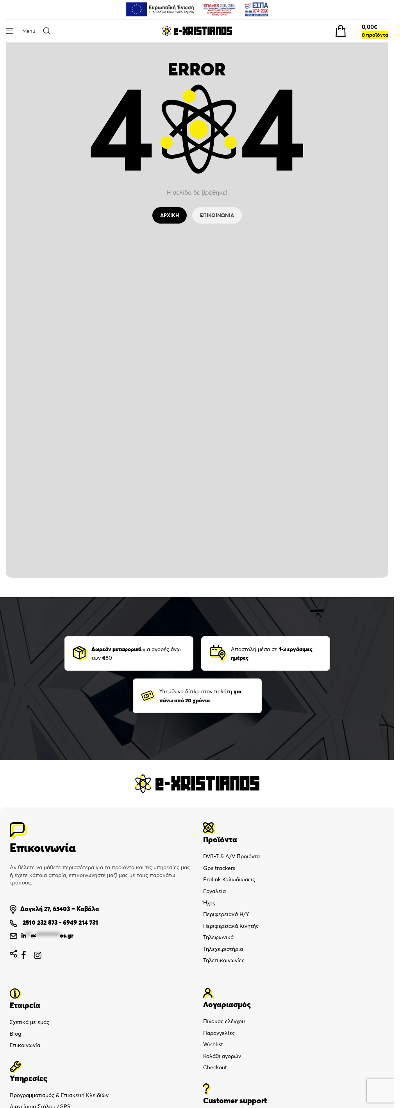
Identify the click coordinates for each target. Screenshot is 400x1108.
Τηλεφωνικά (218, 937)
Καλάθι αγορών (222, 1056)
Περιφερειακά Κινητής (231, 925)
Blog (15, 1033)
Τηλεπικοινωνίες (224, 960)
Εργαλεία (214, 891)
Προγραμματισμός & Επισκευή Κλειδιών (59, 1095)
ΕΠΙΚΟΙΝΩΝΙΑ (217, 215)
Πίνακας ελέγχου (224, 1021)
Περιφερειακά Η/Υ (226, 914)
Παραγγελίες (219, 1032)
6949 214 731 (80, 922)
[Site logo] (197, 30)
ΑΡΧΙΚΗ (169, 215)
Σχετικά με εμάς (29, 1022)
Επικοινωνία (25, 1045)
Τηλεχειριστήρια (223, 948)
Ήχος (209, 902)
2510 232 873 (39, 922)
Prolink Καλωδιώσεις (229, 879)
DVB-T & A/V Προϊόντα (231, 856)
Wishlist (213, 1044)
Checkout (215, 1067)
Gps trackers (219, 868)
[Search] (48, 31)
